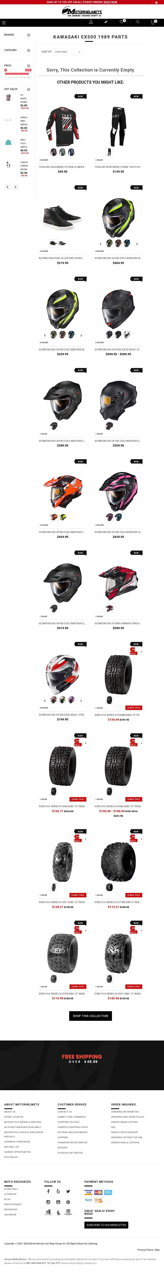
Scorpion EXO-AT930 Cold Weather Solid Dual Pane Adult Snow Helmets (118, 441)
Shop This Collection (90, 1016)
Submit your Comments (72, 1117)
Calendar (10, 1214)
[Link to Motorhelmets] (82, 11)
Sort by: (47, 51)
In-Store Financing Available (22, 1127)
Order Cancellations (124, 1122)
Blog (7, 1199)
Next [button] (15, 187)
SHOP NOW (110, 2)
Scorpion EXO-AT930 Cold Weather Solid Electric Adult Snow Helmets (62, 441)
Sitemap (93, 1243)
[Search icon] (135, 22)
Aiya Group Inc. (58, 1243)
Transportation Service (72, 1142)
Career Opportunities (17, 1152)
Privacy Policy (145, 1249)
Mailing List (11, 1147)
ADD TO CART (134, 727)
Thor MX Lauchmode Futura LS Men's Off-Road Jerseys (62, 167)
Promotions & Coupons (125, 1142)
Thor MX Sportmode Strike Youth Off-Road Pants (118, 167)
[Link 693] (8, 142)
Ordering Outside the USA (127, 1137)
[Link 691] (8, 120)
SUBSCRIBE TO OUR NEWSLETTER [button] (106, 1225)
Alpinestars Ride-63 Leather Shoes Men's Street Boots (62, 258)
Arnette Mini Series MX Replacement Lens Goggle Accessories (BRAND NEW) (24, 121)
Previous (45, 152)
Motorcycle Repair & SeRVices (22, 1122)
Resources (10, 1209)
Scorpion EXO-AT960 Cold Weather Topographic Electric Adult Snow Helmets (62, 532)
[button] (152, 23)
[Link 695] (8, 165)
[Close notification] (156, 2)
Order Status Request (124, 1132)
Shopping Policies (68, 1122)
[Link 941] (58, 1202)
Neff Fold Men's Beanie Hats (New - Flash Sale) (24, 144)
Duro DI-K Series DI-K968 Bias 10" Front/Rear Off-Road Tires (118, 806)
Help (157, 1249)
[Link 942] (68, 1202)
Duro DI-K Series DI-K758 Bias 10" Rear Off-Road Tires (62, 993)
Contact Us (65, 1112)
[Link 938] (58, 1191)
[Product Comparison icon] (106, 22)
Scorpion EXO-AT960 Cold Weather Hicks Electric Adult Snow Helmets (118, 532)
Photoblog (11, 1157)
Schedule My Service (70, 1153)
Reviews (62, 1147)
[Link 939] (68, 1191)
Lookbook (10, 1194)
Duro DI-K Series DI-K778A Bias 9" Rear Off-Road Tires (118, 902)
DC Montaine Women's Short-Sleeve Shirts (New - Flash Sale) (24, 99)
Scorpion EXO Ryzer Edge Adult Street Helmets (62, 715)
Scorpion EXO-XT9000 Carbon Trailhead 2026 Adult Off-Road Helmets (118, 623)
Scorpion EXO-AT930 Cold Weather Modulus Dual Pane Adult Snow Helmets (62, 349)
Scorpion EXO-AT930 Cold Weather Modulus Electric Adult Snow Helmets (118, 258)
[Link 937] (48, 1191)
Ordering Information (125, 1112)
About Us (9, 1112)
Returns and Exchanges (72, 1132)
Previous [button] (7, 187)
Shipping (63, 1137)
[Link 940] (48, 1202)
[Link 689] (8, 97)
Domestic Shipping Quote (73, 1127)
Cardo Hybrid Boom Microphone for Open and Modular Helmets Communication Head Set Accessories (24, 166)
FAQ (113, 1127)
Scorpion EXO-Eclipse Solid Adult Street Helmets (118, 349)
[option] (17, 104)
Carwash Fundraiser (17, 1142)
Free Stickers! (13, 1204)
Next (80, 152)
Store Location (13, 1117)
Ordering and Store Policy (127, 1117)
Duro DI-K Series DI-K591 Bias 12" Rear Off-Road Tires (118, 993)
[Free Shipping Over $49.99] (82, 1059)
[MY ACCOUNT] (91, 22)
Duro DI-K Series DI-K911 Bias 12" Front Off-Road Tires (62, 902)
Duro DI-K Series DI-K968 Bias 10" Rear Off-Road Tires (62, 806)
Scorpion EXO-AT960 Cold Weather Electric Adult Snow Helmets (62, 623)
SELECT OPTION (78, 179)
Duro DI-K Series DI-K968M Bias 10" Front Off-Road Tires (118, 715)
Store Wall (11, 1189)
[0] (121, 22)
